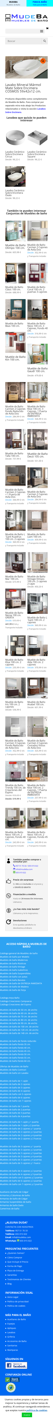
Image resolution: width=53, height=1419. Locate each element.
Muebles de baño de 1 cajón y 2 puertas (20, 1125)
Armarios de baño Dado (11, 1205)
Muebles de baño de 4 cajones (15, 1090)
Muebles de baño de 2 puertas (15, 1109)
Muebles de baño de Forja (13, 990)
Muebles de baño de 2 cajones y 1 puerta (20, 1128)
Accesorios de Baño (16, 1341)
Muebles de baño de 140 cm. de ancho (19, 1033)
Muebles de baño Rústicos (13, 963)
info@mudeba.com (24, 869)
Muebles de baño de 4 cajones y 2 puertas (21, 1170)
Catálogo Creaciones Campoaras (16, 1001)
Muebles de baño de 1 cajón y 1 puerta (19, 1121)
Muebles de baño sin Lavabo (14, 1073)
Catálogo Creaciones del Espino (15, 1004)
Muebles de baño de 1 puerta (14, 1106)
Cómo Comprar (14, 1257)
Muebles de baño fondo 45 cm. (15, 1051)
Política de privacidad (18, 1301)
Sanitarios (12, 1345)
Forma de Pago (14, 1266)
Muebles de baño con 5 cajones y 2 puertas (21, 1177)
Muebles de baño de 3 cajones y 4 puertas (21, 1156)
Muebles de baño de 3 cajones (15, 1087)
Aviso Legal (12, 1297)
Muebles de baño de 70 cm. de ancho (18, 1016)
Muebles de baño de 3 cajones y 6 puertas (21, 1159)
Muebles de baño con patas (13, 976)
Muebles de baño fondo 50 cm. (15, 1054)
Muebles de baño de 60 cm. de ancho (18, 1013)
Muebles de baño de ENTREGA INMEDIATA (21, 983)
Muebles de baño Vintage (12, 966)
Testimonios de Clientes (19, 1279)
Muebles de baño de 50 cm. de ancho (18, 1009)
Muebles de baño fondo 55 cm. (15, 1057)
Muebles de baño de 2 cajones (15, 1084)
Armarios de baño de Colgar (14, 1198)
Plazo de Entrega (15, 1270)
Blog (9, 1283)
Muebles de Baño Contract (13, 1069)
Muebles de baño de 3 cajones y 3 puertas (21, 1153)
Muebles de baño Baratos (12, 980)
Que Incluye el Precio (17, 1261)
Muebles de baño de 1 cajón (14, 1080)
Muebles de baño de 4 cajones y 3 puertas (21, 1174)
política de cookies (36, 1410)
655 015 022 (33, 865)
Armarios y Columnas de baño (15, 1195)
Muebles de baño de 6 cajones (15, 1097)
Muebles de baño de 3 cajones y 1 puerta (20, 1146)
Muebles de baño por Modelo (14, 956)
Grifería (11, 1336)
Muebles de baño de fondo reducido (18, 1041)
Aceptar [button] (27, 1414)
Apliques (11, 1328)
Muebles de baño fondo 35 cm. (15, 1044)
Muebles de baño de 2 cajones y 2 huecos (20, 1138)
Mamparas (12, 1350)
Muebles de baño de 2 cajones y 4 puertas (21, 1135)
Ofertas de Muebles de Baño (14, 1066)
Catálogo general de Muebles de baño (19, 953)
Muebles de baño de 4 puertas (15, 1116)
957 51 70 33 (21, 865)
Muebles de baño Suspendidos (15, 973)
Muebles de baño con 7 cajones (15, 1100)
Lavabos (11, 1332)
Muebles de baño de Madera (14, 986)
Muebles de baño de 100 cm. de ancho (19, 1026)
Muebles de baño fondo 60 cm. (15, 1061)
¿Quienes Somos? (15, 1253)
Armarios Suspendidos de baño (15, 1201)
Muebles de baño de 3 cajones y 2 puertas (21, 1149)
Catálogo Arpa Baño (9, 997)
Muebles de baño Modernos (14, 960)
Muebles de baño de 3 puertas (15, 1112)
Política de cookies (16, 1305)
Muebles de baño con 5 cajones (15, 1094)
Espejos (11, 1323)
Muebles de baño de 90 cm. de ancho (18, 1023)
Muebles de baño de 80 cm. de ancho (18, 1019)
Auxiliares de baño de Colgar (14, 1192)
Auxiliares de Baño (16, 1319)
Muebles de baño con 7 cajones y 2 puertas (21, 1184)
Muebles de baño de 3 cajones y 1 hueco (20, 1163)
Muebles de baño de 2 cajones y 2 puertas (21, 1131)
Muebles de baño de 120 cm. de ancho (19, 1029)
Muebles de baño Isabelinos (14, 970)
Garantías (12, 1274)
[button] (43, 61)
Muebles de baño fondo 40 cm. (15, 1047)
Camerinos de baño (9, 1208)
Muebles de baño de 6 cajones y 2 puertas (21, 1180)
